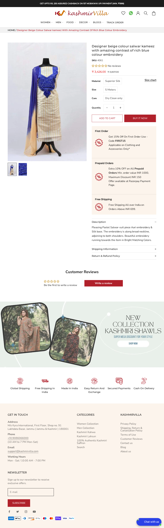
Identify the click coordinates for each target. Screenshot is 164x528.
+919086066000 (18, 438)
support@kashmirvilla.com (23, 451)
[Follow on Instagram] (26, 511)
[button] (99, 66)
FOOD (70, 22)
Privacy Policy (128, 424)
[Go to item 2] (22, 169)
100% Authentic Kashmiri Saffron (92, 442)
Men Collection (85, 428)
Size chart (150, 80)
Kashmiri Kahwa (86, 432)
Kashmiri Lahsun (86, 436)
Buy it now (140, 118)
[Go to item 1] (12, 169)
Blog (123, 447)
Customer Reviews (131, 439)
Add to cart (107, 118)
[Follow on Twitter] (17, 511)
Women (45, 22)
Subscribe (18, 503)
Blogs (97, 22)
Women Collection (87, 424)
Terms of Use (128, 435)
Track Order (115, 22)
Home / (12, 30)
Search (81, 447)
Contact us (126, 443)
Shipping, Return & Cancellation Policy (131, 429)
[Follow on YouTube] (34, 511)
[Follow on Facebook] (9, 511)
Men (58, 22)
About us (125, 451)
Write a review (103, 283)
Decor (83, 22)
